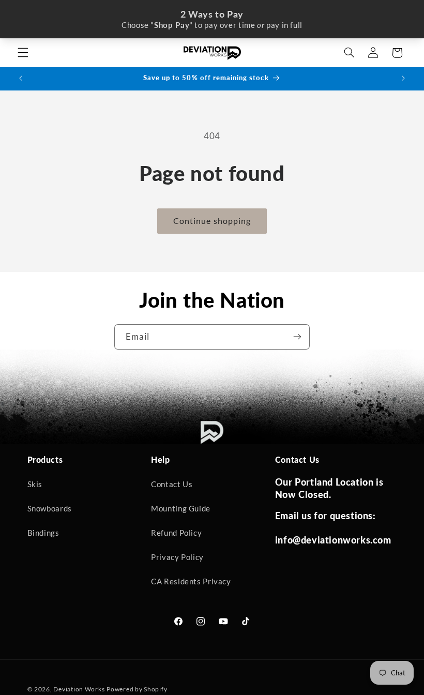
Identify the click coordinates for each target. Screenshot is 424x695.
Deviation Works (78, 689)
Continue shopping (212, 220)
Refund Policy (176, 532)
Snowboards (49, 508)
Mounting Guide (180, 508)
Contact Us (171, 484)
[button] (23, 53)
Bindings (43, 532)
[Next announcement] (403, 78)
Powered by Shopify (137, 689)
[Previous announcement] (20, 78)
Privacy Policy (177, 557)
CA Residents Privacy (191, 581)
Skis (35, 484)
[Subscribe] (297, 337)
